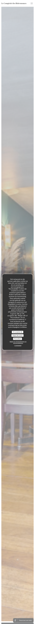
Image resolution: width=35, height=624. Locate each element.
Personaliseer (17, 338)
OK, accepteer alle (17, 332)
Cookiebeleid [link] (17, 345)
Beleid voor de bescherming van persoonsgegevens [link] (18, 342)
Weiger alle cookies (17, 335)
